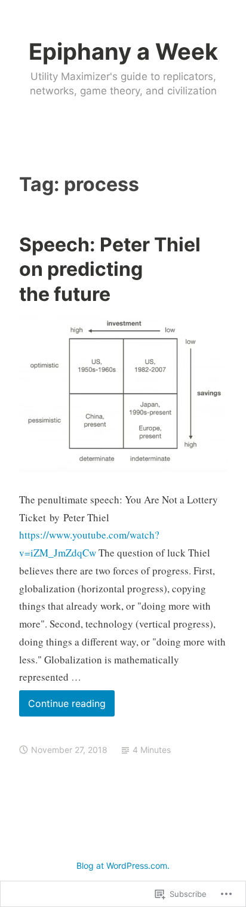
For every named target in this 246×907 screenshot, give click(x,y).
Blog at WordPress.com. (123, 865)
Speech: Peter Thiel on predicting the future (110, 269)
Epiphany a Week (123, 51)
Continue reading (62, 707)
